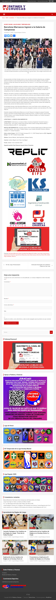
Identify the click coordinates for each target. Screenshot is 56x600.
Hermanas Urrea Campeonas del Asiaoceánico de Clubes (26, 500)
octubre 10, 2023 (33, 560)
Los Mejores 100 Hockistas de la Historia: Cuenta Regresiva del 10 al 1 (34, 505)
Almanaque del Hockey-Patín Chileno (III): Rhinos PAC (20, 503)
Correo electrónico (9, 305)
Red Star (39, 254)
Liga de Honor (17, 24)
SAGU (48, 254)
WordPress (48, 597)
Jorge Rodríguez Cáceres (20, 32)
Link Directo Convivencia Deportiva (10, 581)
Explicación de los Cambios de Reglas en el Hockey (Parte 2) (13, 558)
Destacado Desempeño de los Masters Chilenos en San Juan (41, 265)
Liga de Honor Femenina (9, 254)
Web (5, 311)
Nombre (6, 298)
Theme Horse (32, 597)
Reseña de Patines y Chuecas (9, 574)
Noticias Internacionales (43, 1)
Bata (20, 253)
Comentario (7, 282)
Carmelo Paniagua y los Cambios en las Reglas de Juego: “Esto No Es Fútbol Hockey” (14, 533)
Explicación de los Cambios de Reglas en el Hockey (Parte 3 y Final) (39, 533)
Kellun (35, 253)
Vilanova (14, 256)
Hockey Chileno (8, 24)
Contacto (4, 572)
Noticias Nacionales (32, 1)
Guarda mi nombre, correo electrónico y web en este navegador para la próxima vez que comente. (27, 319)
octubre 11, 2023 (7, 560)
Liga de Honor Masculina (21, 254)
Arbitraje (6, 527)
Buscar (51, 332)
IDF (33, 253)
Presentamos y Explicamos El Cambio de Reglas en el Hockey (40, 558)
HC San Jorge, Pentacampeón (13, 264)
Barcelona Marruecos (14, 253)
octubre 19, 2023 (7, 536)
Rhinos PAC (44, 254)
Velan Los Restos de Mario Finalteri (21, 501)
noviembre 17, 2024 (8, 32)
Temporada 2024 (25, 24)
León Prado (40, 253)
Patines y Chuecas (16, 597)
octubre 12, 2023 (33, 536)
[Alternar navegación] (4, 14)
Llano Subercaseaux (31, 254)
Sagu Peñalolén (7, 256)
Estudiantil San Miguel (27, 253)
